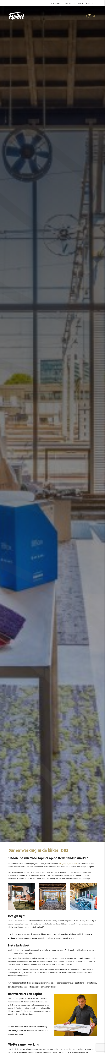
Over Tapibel (69, 3)
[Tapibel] (16, 16)
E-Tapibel (90, 3)
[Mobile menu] (78, 16)
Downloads (55, 3)
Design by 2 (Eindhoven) (68, 863)
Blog (80, 3)
